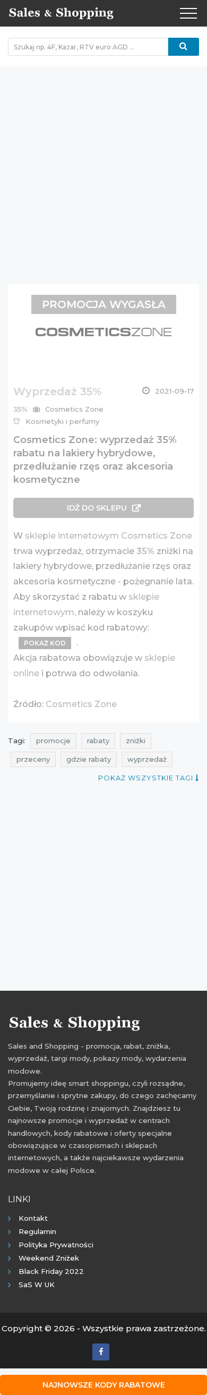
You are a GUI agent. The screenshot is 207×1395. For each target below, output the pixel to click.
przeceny (33, 759)
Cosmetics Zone (81, 704)
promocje (53, 740)
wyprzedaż (147, 759)
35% (145, 551)
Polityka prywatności (56, 1244)
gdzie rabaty (88, 759)
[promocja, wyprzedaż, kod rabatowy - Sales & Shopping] (61, 12)
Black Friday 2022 (51, 1271)
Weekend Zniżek (49, 1258)
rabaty (98, 740)
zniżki (135, 740)
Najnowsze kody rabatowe (103, 1385)
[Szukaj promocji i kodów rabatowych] (183, 47)
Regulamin (37, 1231)
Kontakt (33, 1218)
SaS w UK (37, 1284)
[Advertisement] (103, 170)
